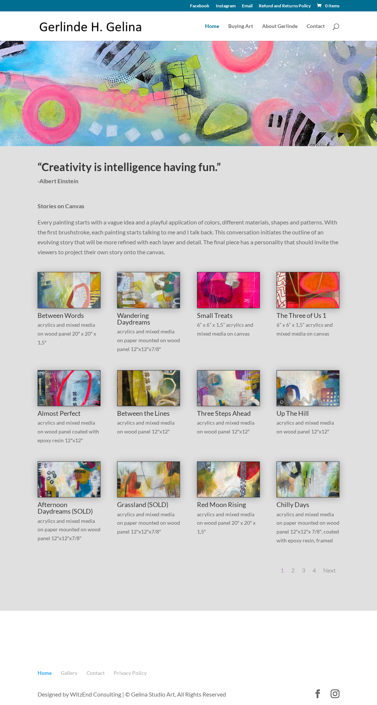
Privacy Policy (130, 673)
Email (247, 6)
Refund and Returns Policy (285, 6)
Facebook (199, 6)
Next (329, 570)
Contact (316, 26)
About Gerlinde (279, 26)
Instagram (226, 6)
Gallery (69, 673)
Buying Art (240, 26)
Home (212, 26)
